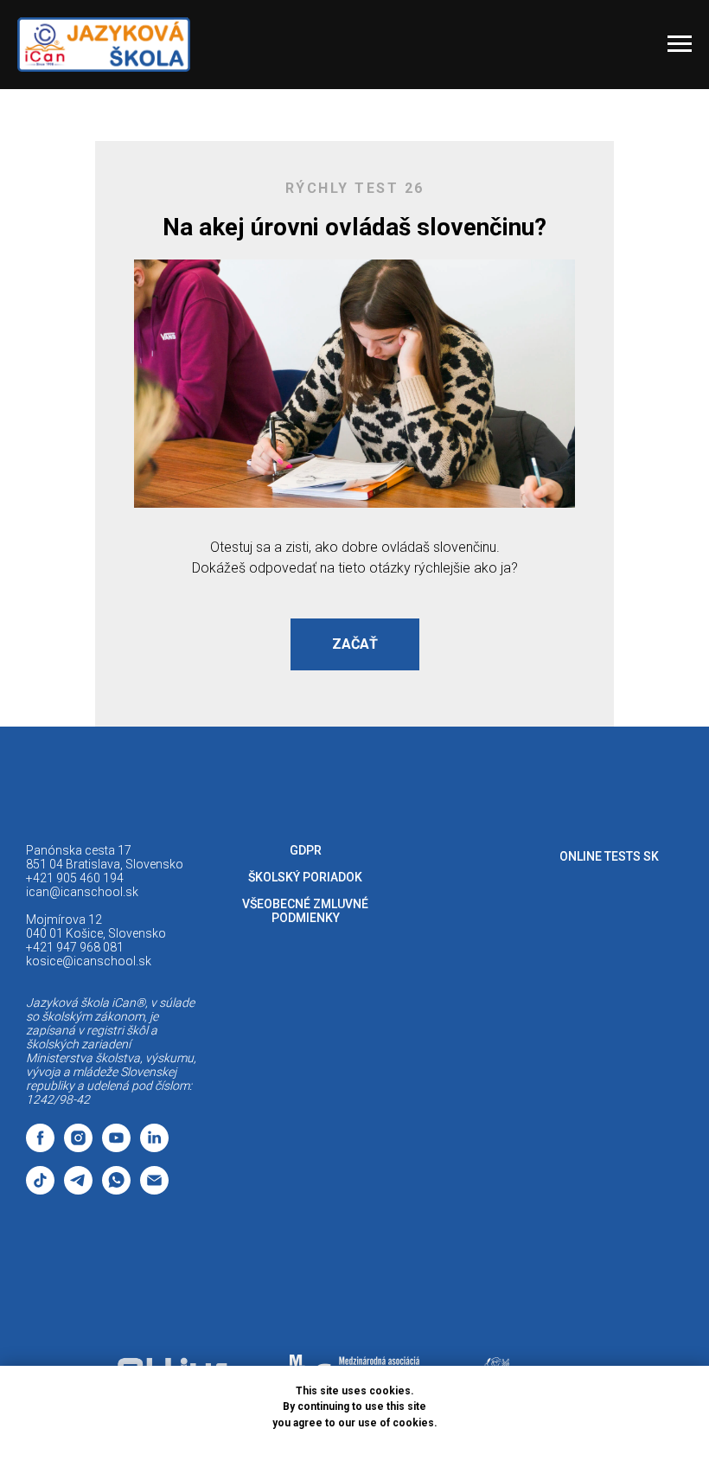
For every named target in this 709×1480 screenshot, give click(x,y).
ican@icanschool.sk (82, 892)
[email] (154, 1189)
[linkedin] (154, 1147)
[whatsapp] (116, 1189)
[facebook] (40, 1147)
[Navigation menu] (679, 44)
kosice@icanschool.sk (88, 961)
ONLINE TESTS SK (609, 856)
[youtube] (116, 1147)
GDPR (306, 850)
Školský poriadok (305, 877)
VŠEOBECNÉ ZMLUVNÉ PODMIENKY (305, 911)
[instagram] (78, 1147)
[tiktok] (40, 1189)
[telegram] (78, 1189)
